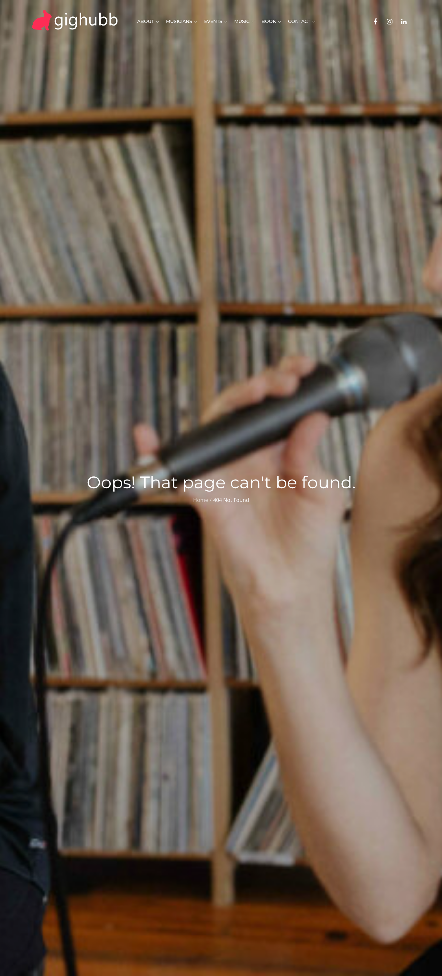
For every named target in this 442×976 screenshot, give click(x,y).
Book (268, 21)
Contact (299, 21)
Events (213, 21)
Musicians (179, 21)
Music (241, 21)
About (145, 21)
